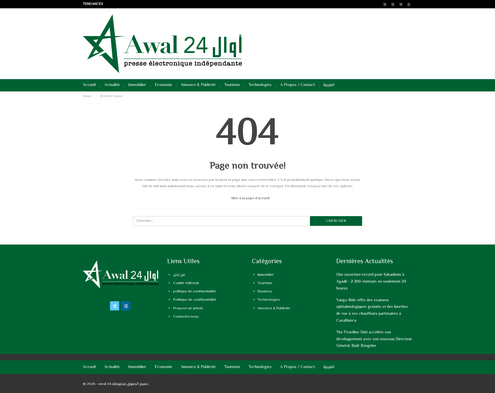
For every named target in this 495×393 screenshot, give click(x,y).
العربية (328, 85)
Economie (163, 85)
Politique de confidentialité (194, 300)
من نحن (179, 275)
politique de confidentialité (194, 291)
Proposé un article (188, 308)
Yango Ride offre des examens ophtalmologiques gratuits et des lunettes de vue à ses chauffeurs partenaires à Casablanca (372, 310)
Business (265, 291)
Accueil (89, 85)
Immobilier (137, 85)
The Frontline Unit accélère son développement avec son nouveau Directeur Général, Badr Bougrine (374, 339)
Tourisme (232, 85)
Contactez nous (186, 317)
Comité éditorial (186, 283)
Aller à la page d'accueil (250, 198)
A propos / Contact (297, 85)
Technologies (260, 85)
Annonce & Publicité (198, 85)
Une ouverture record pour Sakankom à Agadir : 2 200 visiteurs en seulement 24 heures (371, 282)
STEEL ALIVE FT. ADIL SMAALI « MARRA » (142, 4)
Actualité (112, 85)
